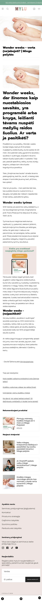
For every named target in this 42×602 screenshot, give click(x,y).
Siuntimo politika (9, 524)
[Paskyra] (34, 9)
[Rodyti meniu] (3, 9)
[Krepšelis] (39, 9)
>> (15, 544)
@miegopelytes (26, 362)
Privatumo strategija (11, 516)
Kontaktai (6, 512)
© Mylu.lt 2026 (7, 593)
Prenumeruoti (32, 579)
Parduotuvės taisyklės (12, 528)
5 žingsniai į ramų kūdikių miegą (16, 393)
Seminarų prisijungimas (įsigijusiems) (18, 508)
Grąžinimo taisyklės (10, 520)
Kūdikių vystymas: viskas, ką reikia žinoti (19, 387)
